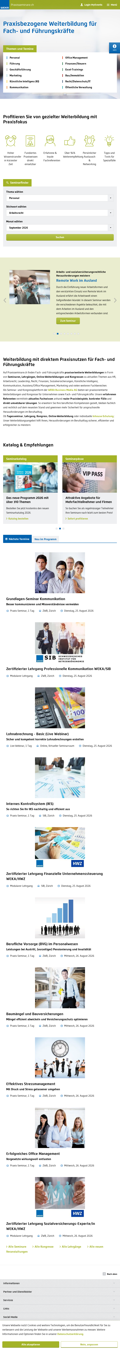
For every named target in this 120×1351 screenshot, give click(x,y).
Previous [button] (4, 299)
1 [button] (54, 333)
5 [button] (68, 333)
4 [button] (64, 333)
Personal (15, 57)
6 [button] (71, 333)
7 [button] (75, 333)
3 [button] (61, 333)
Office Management (76, 57)
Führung (15, 63)
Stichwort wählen (16, 206)
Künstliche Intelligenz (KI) (24, 81)
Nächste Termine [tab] (18, 539)
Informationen (11, 1283)
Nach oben (112, 1274)
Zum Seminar (68, 325)
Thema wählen (14, 191)
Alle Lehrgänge (71, 1246)
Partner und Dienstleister (17, 1291)
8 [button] (78, 333)
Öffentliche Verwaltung (78, 87)
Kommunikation (19, 87)
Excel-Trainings (74, 69)
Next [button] (115, 299)
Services (8, 1300)
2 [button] (57, 333)
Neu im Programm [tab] (46, 539)
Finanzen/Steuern (75, 63)
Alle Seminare (17, 1246)
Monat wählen (14, 221)
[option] (60, 299)
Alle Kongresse (44, 1246)
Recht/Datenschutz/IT (78, 81)
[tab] (60, 1283)
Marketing (16, 75)
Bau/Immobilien (74, 75)
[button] (60, 198)
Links (6, 1308)
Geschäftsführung (20, 69)
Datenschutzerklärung (70, 1334)
